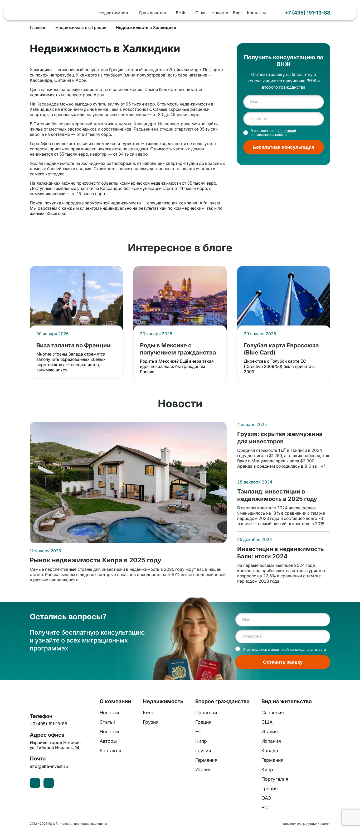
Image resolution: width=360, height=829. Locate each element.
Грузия (151, 722)
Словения (272, 712)
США (267, 722)
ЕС (198, 731)
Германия (206, 760)
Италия (203, 769)
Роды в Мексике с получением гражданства (178, 349)
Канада (269, 750)
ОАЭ (266, 798)
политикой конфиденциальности (273, 133)
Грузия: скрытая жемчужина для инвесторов (280, 437)
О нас (201, 13)
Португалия (274, 779)
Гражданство (152, 13)
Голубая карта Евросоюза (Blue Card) (281, 349)
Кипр (148, 712)
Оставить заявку (283, 662)
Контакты (256, 13)
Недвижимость (114, 13)
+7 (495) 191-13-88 (307, 12)
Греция (203, 722)
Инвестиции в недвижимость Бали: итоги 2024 (280, 552)
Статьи (107, 722)
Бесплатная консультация (283, 147)
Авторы (108, 741)
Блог (237, 13)
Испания (271, 741)
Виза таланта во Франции (73, 345)
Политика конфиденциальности (306, 824)
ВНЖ (181, 13)
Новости (219, 13)
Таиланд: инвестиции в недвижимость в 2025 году (277, 495)
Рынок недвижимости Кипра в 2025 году (95, 560)
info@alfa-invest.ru (49, 766)
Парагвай (206, 712)
